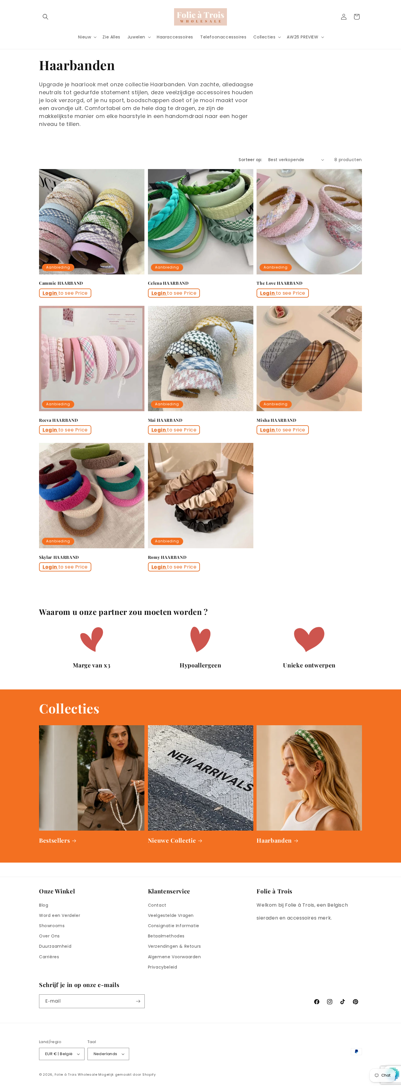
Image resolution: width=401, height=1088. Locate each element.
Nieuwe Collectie (172, 840)
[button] (45, 16)
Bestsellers (54, 840)
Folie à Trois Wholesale (76, 1074)
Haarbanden (274, 840)
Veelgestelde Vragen (171, 915)
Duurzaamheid (55, 946)
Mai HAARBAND (165, 420)
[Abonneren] (138, 1001)
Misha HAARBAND (276, 420)
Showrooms (52, 926)
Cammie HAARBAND (61, 283)
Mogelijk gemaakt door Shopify (127, 1074)
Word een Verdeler (59, 915)
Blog (43, 905)
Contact (157, 905)
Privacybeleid (162, 967)
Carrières (49, 957)
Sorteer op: (250, 160)
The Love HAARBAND (279, 283)
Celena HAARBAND (168, 283)
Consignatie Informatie (173, 926)
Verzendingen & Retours (174, 946)
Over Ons (49, 936)
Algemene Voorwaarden (174, 957)
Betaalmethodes (166, 936)
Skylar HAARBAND (59, 557)
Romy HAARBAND (167, 557)
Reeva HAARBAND (58, 420)
